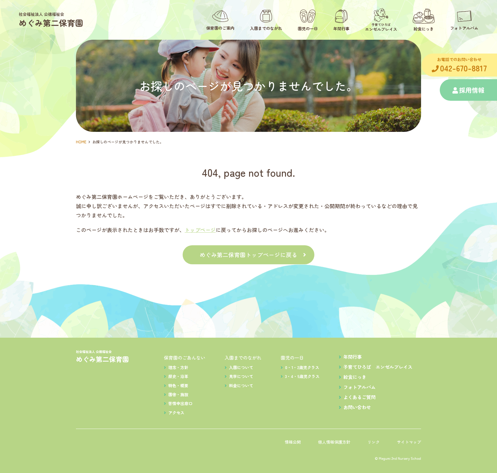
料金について (241, 385)
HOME (81, 142)
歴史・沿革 (178, 376)
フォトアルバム (359, 386)
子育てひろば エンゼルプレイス (377, 366)
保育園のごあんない (184, 357)
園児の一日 (292, 357)
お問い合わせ (357, 407)
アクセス (176, 412)
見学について (241, 376)
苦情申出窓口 (180, 403)
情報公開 (293, 442)
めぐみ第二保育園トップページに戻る (248, 254)
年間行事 (352, 356)
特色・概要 (178, 385)
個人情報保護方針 (334, 442)
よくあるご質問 (359, 397)
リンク (374, 442)
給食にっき (354, 376)
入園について (241, 367)
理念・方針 (178, 367)
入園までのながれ (243, 357)
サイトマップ (409, 442)
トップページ (200, 229)
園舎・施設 (178, 394)
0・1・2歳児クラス (302, 367)
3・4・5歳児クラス (302, 376)
